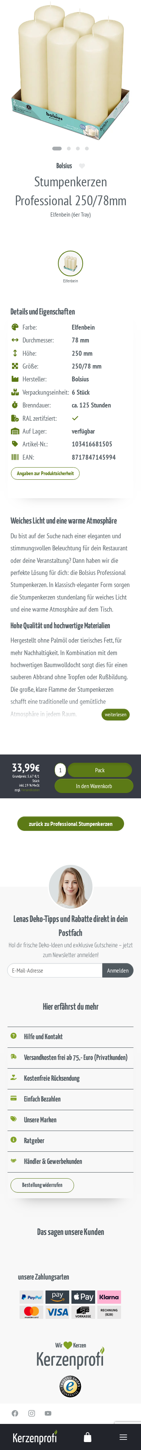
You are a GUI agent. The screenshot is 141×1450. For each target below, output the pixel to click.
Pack (100, 770)
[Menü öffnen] (123, 1437)
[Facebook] (15, 1413)
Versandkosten (30, 789)
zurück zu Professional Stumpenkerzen (70, 823)
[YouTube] (48, 1413)
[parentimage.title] (69, 148)
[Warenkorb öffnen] (88, 1437)
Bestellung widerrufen (42, 1185)
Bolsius (64, 166)
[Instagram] (31, 1413)
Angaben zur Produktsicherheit (45, 473)
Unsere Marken (40, 1120)
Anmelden (118, 970)
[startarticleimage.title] (57, 148)
